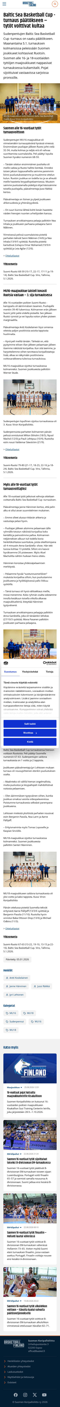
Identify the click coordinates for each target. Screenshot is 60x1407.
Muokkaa (28, 732)
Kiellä (30, 741)
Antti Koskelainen (19, 977)
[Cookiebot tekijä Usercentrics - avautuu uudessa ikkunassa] (43, 663)
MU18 (30, 1013)
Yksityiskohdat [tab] (30, 671)
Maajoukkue (13, 1087)
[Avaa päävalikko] (4, 4)
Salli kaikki (30, 724)
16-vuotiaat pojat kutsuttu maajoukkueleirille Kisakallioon (24, 1094)
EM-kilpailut (13, 1154)
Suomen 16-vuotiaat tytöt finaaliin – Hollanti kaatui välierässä (26, 1234)
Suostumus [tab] (10, 671)
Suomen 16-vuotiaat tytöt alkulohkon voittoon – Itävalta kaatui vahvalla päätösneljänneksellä (27, 1310)
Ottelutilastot (12, 255)
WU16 (38, 1021)
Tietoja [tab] (49, 671)
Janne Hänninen (18, 986)
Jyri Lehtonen (17, 994)
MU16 (13, 1013)
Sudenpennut (17, 1021)
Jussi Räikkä (43, 986)
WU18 (13, 1029)
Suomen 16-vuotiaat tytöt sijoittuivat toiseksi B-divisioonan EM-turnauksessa (29, 1161)
